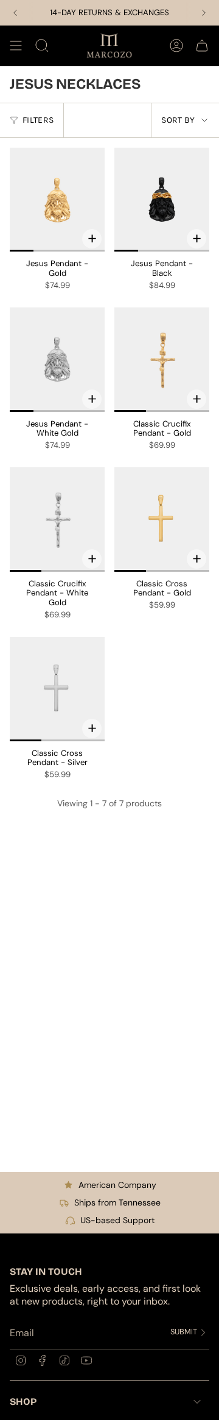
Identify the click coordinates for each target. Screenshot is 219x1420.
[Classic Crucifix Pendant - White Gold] (57, 519)
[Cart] (202, 46)
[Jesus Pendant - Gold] (57, 200)
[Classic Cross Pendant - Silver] (57, 689)
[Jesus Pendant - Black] (161, 200)
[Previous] (15, 12)
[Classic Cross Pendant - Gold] (161, 519)
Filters (38, 120)
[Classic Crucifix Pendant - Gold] (161, 359)
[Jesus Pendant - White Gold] (57, 359)
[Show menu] (16, 46)
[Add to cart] (92, 239)
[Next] (203, 12)
